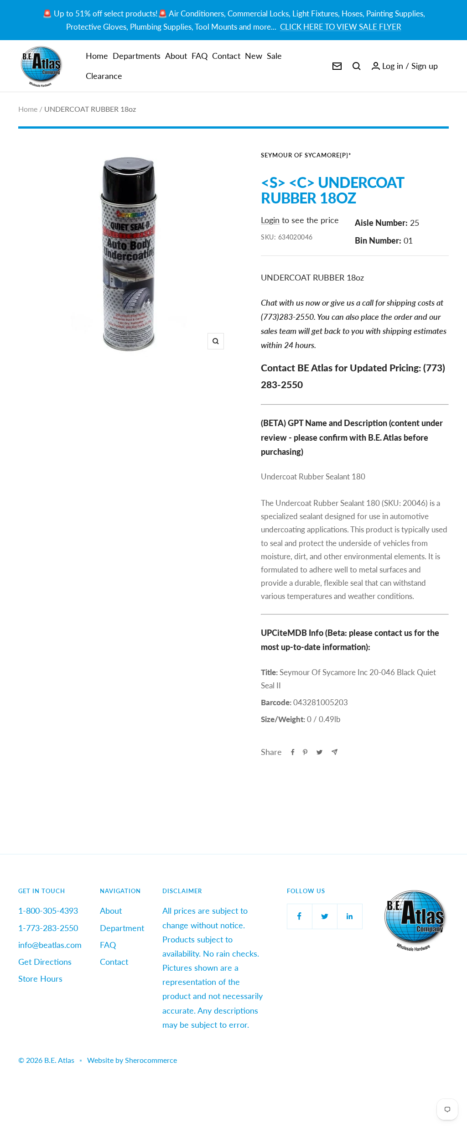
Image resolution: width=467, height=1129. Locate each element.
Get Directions (45, 962)
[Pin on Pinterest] (305, 752)
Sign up (424, 66)
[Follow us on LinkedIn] (349, 916)
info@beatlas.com (50, 945)
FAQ (200, 56)
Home (97, 56)
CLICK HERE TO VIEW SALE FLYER (340, 26)
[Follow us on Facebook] (299, 916)
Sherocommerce (151, 1060)
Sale (274, 56)
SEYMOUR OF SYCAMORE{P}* (306, 155)
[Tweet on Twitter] (319, 752)
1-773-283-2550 (48, 928)
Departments (137, 56)
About (176, 56)
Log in (392, 66)
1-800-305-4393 (48, 910)
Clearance (104, 76)
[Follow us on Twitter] (324, 916)
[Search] (357, 66)
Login (270, 220)
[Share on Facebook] (293, 752)
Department (122, 928)
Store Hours (40, 978)
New (253, 56)
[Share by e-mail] (334, 752)
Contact (226, 56)
